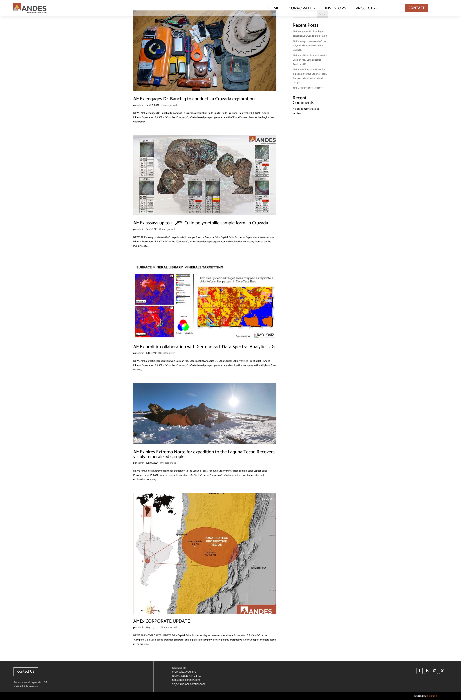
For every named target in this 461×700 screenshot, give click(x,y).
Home (273, 8)
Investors (335, 8)
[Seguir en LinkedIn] (427, 671)
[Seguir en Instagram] (435, 671)
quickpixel (432, 696)
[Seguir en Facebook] (420, 671)
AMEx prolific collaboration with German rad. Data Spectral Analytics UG (204, 347)
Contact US (25, 672)
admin (140, 105)
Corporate (300, 8)
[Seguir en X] (442, 671)
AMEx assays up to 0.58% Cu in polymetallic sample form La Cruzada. (201, 223)
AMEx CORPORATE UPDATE (161, 621)
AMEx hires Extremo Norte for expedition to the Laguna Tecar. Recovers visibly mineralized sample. (204, 454)
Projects (365, 8)
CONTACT (417, 8)
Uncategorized (169, 105)
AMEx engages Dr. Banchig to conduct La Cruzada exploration (194, 99)
